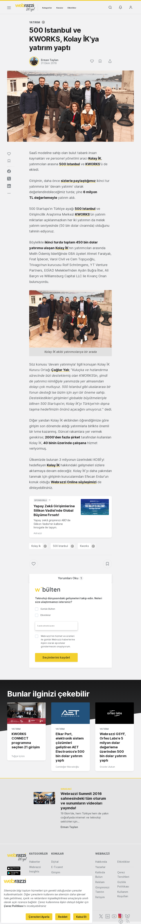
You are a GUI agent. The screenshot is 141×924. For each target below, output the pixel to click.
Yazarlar (100, 867)
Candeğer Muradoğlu (67, 766)
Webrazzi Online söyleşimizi (74, 482)
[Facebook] (120, 921)
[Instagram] (120, 916)
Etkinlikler (72, 8)
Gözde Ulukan (107, 766)
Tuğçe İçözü (18, 756)
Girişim (55, 872)
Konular (59, 8)
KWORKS (82, 214)
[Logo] (25, 7)
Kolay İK (61, 248)
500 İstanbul (60, 545)
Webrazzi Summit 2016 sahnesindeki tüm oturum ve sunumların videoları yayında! (83, 800)
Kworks (84, 545)
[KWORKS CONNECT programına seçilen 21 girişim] (26, 713)
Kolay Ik (36, 545)
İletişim (100, 897)
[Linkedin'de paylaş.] (9, 186)
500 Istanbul (85, 209)
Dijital (55, 861)
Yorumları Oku (70, 578)
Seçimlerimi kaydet (56, 657)
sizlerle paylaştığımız (78, 181)
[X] (100, 916)
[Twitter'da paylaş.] (9, 178)
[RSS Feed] (127, 921)
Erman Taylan (69, 827)
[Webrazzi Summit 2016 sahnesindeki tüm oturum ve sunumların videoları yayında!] (44, 798)
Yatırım (34, 22)
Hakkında (101, 861)
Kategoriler (47, 8)
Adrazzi (38, 533)
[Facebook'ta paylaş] (9, 171)
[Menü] (9, 8)
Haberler (34, 861)
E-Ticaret (57, 867)
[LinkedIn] (107, 916)
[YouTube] (114, 916)
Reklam (100, 882)
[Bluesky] (127, 916)
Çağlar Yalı (60, 370)
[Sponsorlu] (95, 507)
